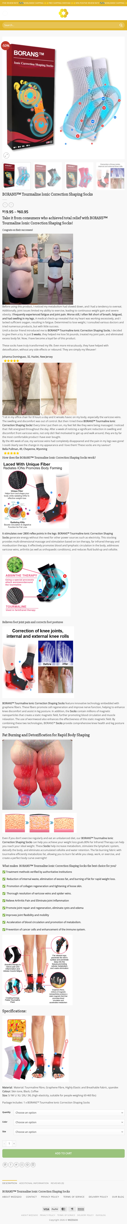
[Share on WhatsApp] (5, 1164)
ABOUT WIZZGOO (12, 1196)
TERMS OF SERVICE (74, 1196)
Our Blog (101, 1215)
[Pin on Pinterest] (27, 1164)
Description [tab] (9, 1183)
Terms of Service (66, 1215)
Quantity (6, 1112)
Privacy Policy (47, 1215)
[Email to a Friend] (21, 1164)
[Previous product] (11, 204)
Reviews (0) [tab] (57, 1183)
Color (4, 1122)
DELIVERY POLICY (98, 1196)
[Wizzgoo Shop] (63, 13)
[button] (5, 13)
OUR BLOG (118, 1196)
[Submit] (121, 25)
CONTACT (31, 1196)
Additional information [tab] (34, 1183)
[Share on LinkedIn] (33, 1164)
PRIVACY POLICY (50, 1196)
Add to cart (63, 1153)
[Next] (118, 98)
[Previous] (8, 98)
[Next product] (5, 204)
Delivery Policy (85, 1215)
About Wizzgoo (29, 1215)
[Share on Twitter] (16, 1164)
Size (4, 1131)
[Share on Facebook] (10, 1164)
